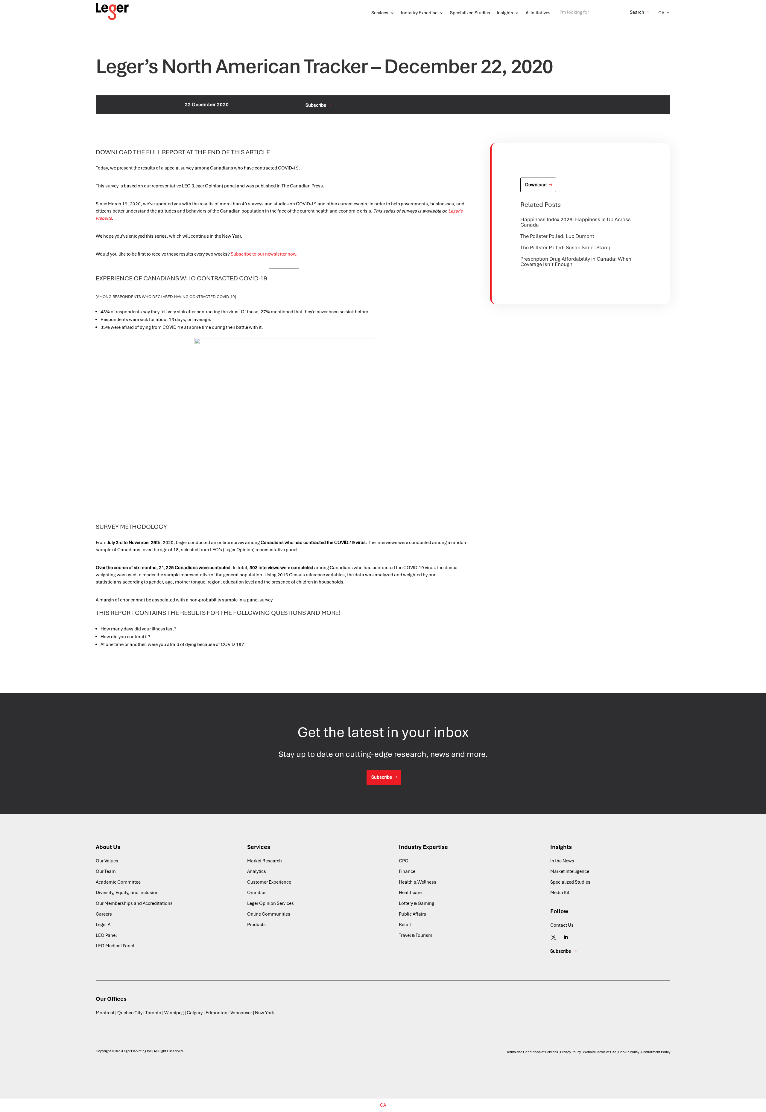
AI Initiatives (538, 13)
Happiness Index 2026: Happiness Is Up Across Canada (575, 222)
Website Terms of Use (599, 1052)
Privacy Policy (570, 1052)
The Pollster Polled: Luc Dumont (557, 236)
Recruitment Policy (655, 1052)
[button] (664, 13)
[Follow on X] (553, 937)
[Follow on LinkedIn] (565, 937)
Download (536, 185)
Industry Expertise (419, 13)
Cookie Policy (628, 1052)
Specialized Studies (470, 13)
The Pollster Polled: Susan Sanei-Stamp (566, 247)
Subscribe (316, 105)
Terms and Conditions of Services (532, 1052)
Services (379, 13)
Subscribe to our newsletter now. (264, 254)
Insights (505, 13)
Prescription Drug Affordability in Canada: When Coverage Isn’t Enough (575, 262)
